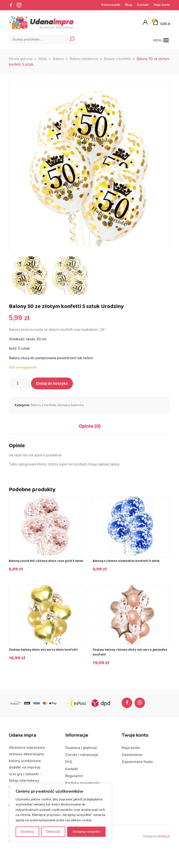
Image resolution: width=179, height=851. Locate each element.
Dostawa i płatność (81, 747)
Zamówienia (132, 754)
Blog (128, 5)
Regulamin (74, 776)
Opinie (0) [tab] (89, 426)
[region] (60, 813)
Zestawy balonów (70, 405)
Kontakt (143, 5)
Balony (58, 58)
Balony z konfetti (117, 58)
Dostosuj (27, 831)
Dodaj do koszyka (52, 383)
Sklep (42, 58)
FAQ (68, 761)
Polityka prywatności (82, 783)
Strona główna (20, 58)
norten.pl (164, 836)
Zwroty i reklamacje (81, 754)
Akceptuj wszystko (86, 831)
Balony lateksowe (84, 58)
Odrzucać (53, 831)
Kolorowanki (110, 5)
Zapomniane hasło (137, 761)
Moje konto (162, 5)
